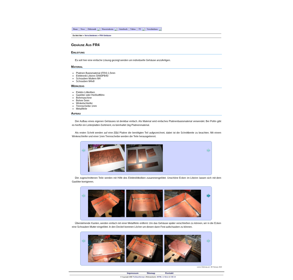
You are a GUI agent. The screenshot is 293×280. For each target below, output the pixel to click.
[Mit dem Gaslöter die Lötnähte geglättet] (182, 216)
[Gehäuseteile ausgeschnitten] (144, 171)
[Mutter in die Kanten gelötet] (144, 261)
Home (75, 29)
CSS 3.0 (173, 277)
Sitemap (151, 273)
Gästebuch (123, 29)
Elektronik (92, 29)
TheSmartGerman (139, 277)
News (83, 29)
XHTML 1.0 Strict (162, 277)
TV (140, 29)
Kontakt (169, 273)
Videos (133, 29)
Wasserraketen (107, 29)
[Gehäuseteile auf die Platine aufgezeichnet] (106, 171)
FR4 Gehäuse (105, 35)
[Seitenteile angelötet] (106, 216)
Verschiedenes (152, 29)
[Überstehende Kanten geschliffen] (106, 261)
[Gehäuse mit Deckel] (182, 261)
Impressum (132, 273)
